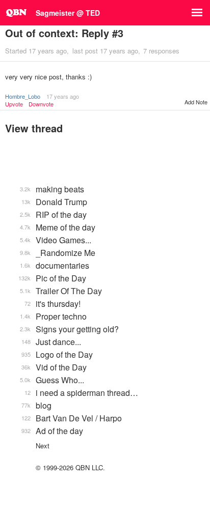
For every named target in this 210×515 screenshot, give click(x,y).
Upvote (14, 104)
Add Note (196, 102)
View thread (34, 128)
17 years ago (62, 96)
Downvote (41, 104)
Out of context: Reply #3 (64, 32)
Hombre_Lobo (22, 96)
